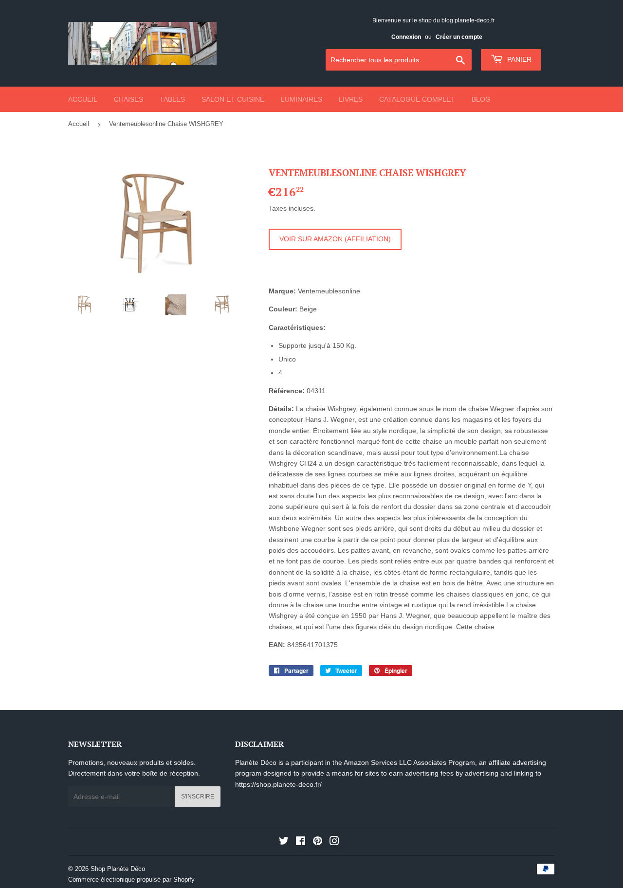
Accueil (82, 99)
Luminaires (301, 99)
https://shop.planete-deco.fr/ (278, 784)
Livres (351, 99)
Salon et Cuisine (233, 99)
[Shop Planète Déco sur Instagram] (334, 842)
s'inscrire (197, 796)
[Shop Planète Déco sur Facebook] (300, 842)
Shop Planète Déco (118, 868)
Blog (481, 99)
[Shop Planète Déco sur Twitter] (284, 842)
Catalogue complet (417, 99)
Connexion (406, 37)
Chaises (128, 99)
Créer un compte (459, 37)
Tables (172, 99)
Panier (518, 59)
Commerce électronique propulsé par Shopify (131, 879)
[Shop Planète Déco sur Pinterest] (317, 842)
